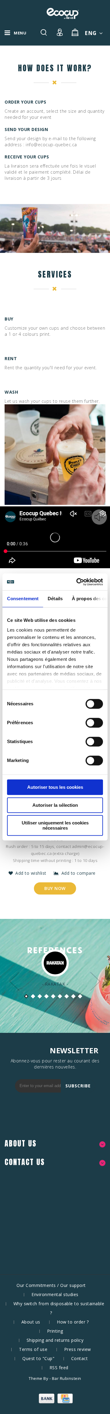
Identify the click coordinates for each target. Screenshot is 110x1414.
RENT (11, 358)
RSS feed (59, 1367)
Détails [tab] (55, 598)
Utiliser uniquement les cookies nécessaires (55, 825)
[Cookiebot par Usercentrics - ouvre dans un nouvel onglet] (77, 582)
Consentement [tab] (22, 598)
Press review (77, 1349)
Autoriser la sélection (55, 805)
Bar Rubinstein (66, 1378)
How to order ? (73, 1322)
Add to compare (78, 873)
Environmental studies (55, 1294)
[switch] (88, 723)
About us (30, 1322)
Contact (79, 1358)
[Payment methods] (55, 1402)
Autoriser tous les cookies (55, 787)
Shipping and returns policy (55, 1340)
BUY (9, 319)
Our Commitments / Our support (51, 1285)
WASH (11, 392)
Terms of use (33, 1349)
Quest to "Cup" (38, 1358)
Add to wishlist (31, 873)
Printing (55, 1331)
